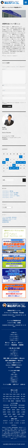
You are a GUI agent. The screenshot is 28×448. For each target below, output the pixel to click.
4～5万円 (17, 420)
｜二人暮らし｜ (14, 352)
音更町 (4, 409)
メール (3, 90)
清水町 (9, 414)
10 (4, 162)
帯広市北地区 (22, 407)
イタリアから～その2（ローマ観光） (11, 195)
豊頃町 (6, 416)
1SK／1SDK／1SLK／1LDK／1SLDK (11, 394)
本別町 (13, 412)
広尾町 (23, 414)
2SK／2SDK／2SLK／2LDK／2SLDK (11, 396)
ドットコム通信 (7, 384)
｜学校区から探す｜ (14, 340)
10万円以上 (14, 425)
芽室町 (8, 409)
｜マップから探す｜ (14, 338)
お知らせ (22, 384)
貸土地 (23, 401)
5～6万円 (23, 420)
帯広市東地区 (22, 405)
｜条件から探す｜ (14, 334)
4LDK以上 (23, 398)
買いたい (7, 342)
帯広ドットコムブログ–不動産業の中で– (12, 7)
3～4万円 (11, 420)
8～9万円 (17, 423)
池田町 (4, 412)
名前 (3, 85)
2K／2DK (23, 394)
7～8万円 (11, 423)
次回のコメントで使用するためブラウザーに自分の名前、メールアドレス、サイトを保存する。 (14, 103)
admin (5, 55)
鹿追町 (18, 409)
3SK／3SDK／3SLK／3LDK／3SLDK (11, 398)
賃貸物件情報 (5, 222)
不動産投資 (14, 345)
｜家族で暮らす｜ (14, 353)
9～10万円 (22, 423)
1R (11, 392)
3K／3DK (23, 396)
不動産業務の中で (14, 55)
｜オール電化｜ (14, 376)
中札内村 (23, 409)
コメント (4, 69)
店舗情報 (21, 345)
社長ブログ (16, 384)
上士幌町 (23, 412)
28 (17, 168)
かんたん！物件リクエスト (14, 362)
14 (17, 162)
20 (14, 165)
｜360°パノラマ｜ (14, 378)
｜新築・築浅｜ (14, 374)
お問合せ (17, 367)
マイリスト (11, 367)
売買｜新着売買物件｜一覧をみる (14, 360)
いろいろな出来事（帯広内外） (9, 217)
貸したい (14, 342)
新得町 (4, 414)
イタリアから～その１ (7, 197)
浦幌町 (14, 414)
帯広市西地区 (6, 407)
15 (20, 162)
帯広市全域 (5, 405)
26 (10, 168)
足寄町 (10, 416)
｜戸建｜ (14, 372)
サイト (3, 95)
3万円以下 (5, 420)
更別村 (8, 412)
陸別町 (15, 416)
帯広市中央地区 (13, 405)
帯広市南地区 (14, 407)
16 (24, 162)
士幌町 (18, 412)
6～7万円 (5, 423)
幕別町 (13, 409)
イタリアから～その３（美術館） (10, 194)
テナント (7, 345)
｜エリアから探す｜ (14, 336)
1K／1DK (15, 392)
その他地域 (20, 416)
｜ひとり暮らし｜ (14, 350)
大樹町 (18, 414)
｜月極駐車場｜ (14, 381)
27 (14, 168)
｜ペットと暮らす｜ (14, 355)
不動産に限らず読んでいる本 (9, 219)
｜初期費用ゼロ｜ (14, 380)
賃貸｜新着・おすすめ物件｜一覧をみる (14, 358)
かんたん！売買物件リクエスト (14, 365)
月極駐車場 (18, 401)
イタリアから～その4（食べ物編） (10, 192)
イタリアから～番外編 (7, 191)
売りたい (20, 342)
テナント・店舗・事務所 (8, 401)
